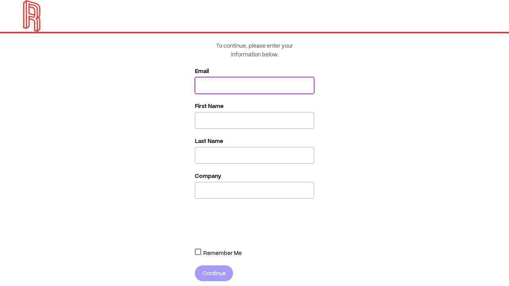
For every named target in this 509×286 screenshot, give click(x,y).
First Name (209, 106)
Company (208, 176)
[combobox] (198, 251)
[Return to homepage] (32, 16)
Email (202, 71)
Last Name (209, 141)
